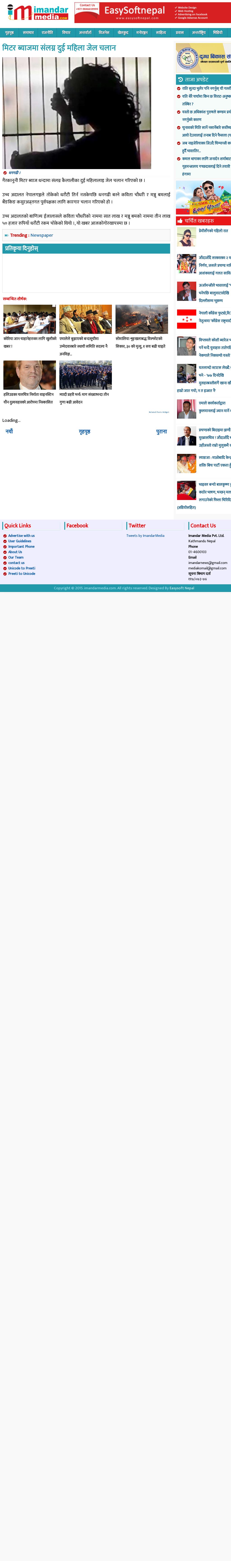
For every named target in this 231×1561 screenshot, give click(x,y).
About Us (15, 552)
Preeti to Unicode (21, 574)
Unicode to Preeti (21, 568)
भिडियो (217, 33)
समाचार (28, 33)
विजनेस (104, 33)
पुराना (161, 431)
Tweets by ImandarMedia (145, 536)
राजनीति (47, 33)
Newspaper (41, 235)
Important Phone (21, 547)
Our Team (15, 557)
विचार (66, 33)
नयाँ (9, 431)
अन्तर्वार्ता (85, 33)
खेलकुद (123, 33)
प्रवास (180, 33)
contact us (16, 563)
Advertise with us (21, 536)
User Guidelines (19, 541)
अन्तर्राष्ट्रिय (199, 33)
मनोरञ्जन (142, 33)
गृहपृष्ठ (9, 33)
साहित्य (161, 33)
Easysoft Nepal (182, 588)
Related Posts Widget (159, 412)
